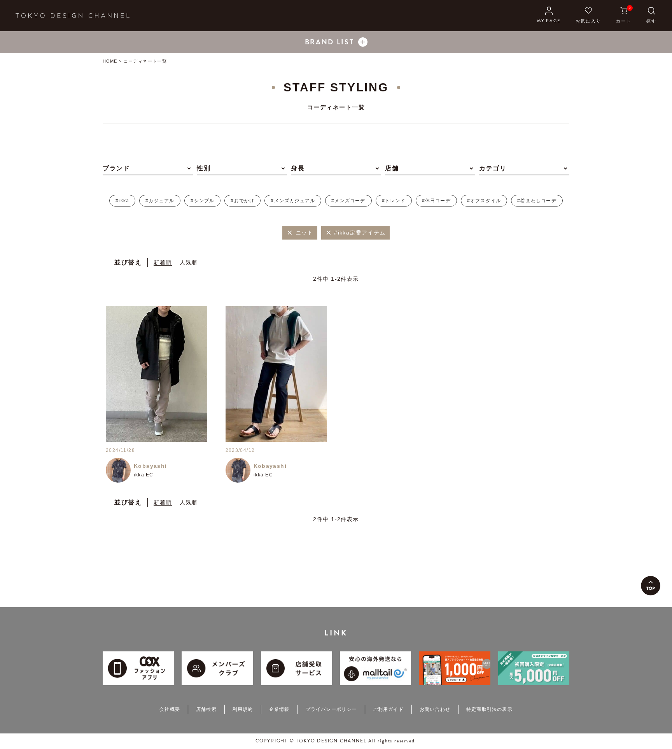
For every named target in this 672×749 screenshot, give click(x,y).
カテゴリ (492, 168)
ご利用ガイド (388, 709)
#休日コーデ (436, 200)
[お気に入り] (588, 15)
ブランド (116, 168)
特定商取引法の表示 (489, 709)
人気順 (189, 262)
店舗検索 (206, 709)
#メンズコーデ (348, 200)
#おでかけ (242, 200)
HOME (110, 61)
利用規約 (243, 709)
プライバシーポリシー (331, 709)
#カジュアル (159, 200)
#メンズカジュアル (293, 200)
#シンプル (202, 200)
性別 (203, 168)
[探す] (651, 15)
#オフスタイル (484, 200)
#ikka (122, 200)
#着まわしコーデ (536, 200)
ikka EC (143, 475)
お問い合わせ (435, 709)
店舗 (392, 168)
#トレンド (394, 200)
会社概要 (169, 709)
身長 (297, 168)
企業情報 (279, 709)
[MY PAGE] (549, 15)
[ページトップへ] (650, 585)
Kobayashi (150, 466)
